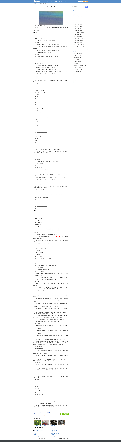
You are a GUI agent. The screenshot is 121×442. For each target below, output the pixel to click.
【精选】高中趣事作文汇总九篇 (79, 24)
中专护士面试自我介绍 (77, 57)
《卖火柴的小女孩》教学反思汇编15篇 (80, 65)
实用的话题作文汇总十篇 (78, 34)
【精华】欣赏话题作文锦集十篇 (79, 46)
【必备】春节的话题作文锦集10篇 (79, 38)
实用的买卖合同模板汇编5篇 (40, 438)
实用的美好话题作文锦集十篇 (78, 40)
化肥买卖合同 (53, 434)
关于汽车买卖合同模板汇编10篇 (39, 436)
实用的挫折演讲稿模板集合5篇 (78, 67)
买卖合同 (44, 3)
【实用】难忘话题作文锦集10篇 (79, 32)
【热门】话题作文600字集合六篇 (79, 36)
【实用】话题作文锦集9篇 (78, 26)
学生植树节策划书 (76, 63)
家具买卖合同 (36, 434)
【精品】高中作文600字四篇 (78, 22)
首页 (43, 1)
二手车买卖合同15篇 (37, 431)
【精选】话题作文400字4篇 (78, 42)
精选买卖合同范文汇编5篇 (64, 438)
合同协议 (56, 1)
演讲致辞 (60, 1)
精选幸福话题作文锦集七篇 (78, 30)
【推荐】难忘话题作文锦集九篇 (79, 44)
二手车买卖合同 (36, 433)
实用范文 (47, 1)
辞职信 (75, 82)
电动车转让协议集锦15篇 (78, 69)
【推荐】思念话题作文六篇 (78, 28)
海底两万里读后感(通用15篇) (78, 61)
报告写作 (51, 1)
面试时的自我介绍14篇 (77, 71)
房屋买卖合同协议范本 (55, 433)
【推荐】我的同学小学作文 (78, 55)
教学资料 (65, 1)
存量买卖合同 (53, 436)
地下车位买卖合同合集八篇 (38, 430)
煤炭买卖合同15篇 (54, 431)
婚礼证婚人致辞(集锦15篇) (78, 53)
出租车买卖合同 (54, 430)
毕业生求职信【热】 (77, 59)
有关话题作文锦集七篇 (77, 13)
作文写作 (75, 73)
